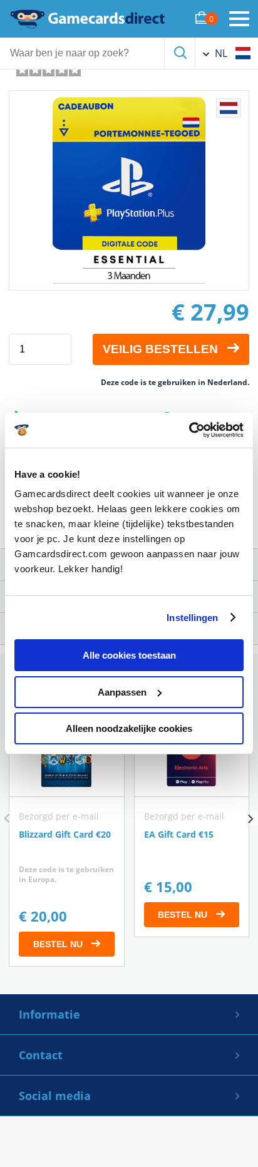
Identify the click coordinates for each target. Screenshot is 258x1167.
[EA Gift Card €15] (192, 821)
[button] (250, 818)
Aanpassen (122, 692)
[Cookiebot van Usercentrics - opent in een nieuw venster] (189, 430)
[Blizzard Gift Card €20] (66, 835)
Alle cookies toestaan (129, 655)
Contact (41, 1054)
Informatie (49, 1014)
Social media (55, 1095)
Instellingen (192, 617)
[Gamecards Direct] (87, 19)
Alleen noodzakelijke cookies (129, 728)
